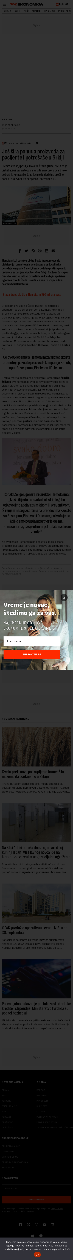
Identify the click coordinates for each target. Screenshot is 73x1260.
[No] (68, 1249)
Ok (37, 1254)
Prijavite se (32, 654)
